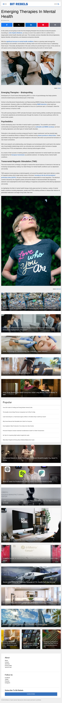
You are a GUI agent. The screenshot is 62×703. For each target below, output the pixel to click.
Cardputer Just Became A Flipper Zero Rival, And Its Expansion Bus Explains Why (51, 644)
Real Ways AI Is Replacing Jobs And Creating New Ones (23, 540)
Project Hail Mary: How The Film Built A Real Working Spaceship (31, 645)
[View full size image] (31, 68)
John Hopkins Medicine (15, 33)
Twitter (6, 679)
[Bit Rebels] (18, 5)
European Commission (18, 155)
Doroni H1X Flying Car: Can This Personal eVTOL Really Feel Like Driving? (29, 582)
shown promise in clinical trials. (47, 135)
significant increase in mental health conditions (20, 41)
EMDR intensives (42, 104)
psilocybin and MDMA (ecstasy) (45, 127)
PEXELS (59, 88)
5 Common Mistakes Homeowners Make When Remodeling (24, 603)
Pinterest (7, 681)
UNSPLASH (58, 289)
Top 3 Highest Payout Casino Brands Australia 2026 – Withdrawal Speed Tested (9, 644)
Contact (7, 662)
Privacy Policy (8, 665)
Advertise (7, 664)
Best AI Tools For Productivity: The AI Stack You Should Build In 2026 (27, 481)
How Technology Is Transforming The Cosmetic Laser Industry (25, 351)
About (6, 660)
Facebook (7, 677)
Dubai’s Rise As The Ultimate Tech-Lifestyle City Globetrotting (25, 624)
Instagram (7, 682)
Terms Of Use (8, 667)
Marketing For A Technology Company (16, 373)
